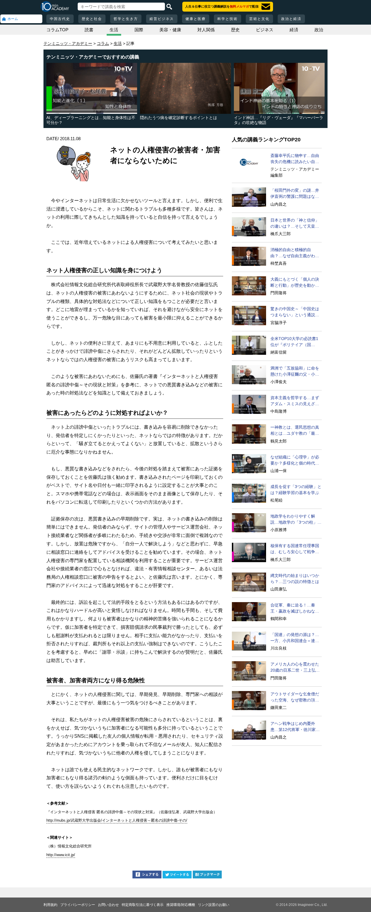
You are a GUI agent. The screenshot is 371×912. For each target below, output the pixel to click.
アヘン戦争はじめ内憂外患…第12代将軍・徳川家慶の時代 (295, 727)
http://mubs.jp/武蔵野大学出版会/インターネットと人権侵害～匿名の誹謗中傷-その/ (116, 820)
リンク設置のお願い (213, 905)
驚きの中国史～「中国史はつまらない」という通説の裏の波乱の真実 (294, 312)
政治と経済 (291, 19)
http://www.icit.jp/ (60, 855)
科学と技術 (227, 19)
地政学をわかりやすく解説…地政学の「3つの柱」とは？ (295, 519)
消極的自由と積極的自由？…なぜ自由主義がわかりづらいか (294, 253)
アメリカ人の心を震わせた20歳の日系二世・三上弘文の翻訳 (295, 667)
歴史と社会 (92, 19)
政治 (318, 29)
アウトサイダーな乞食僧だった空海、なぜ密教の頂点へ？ (294, 697)
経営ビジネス (162, 19)
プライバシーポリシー (77, 905)
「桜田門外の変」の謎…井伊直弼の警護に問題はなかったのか (294, 194)
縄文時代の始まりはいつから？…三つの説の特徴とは (294, 578)
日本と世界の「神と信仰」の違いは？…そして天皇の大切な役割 (294, 223)
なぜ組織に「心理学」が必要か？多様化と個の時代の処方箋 (294, 460)
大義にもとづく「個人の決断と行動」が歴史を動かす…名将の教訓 (294, 282)
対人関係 (206, 29)
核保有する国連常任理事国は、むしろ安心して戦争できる (294, 549)
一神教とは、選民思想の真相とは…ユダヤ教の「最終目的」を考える (294, 430)
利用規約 (50, 905)
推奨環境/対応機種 (180, 905)
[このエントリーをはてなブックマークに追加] (207, 875)
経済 (294, 29)
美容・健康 (170, 29)
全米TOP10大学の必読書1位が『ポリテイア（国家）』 (294, 342)
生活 (114, 29)
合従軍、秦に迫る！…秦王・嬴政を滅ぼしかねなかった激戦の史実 (294, 608)
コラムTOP (57, 29)
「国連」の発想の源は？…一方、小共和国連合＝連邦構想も (294, 638)
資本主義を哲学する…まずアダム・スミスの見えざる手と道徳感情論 (294, 401)
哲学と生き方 (126, 19)
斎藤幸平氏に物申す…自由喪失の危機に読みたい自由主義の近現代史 (294, 159)
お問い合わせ (108, 905)
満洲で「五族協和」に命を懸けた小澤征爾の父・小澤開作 (294, 371)
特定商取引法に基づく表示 (142, 905)
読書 (89, 29)
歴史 (235, 29)
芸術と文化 (259, 19)
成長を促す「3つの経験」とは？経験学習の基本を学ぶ (295, 489)
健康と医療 (196, 19)
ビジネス (264, 29)
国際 (138, 29)
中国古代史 (60, 19)
